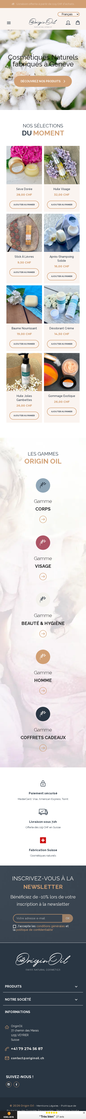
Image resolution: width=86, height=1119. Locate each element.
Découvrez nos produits (41, 81)
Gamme (43, 505)
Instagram (8, 1084)
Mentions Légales (48, 1105)
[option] (43, 70)
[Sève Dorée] (24, 165)
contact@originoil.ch (27, 1058)
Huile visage (61, 189)
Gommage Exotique (61, 396)
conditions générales (50, 926)
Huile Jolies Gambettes (24, 398)
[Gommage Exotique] (62, 372)
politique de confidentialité (34, 929)
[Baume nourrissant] (24, 304)
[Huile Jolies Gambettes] (24, 372)
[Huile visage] (62, 165)
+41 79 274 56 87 (27, 1049)
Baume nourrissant (24, 328)
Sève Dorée (24, 189)
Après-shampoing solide (62, 258)
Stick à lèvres (24, 256)
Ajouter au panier (24, 204)
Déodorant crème (61, 328)
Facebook (16, 1084)
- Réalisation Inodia (66, 1110)
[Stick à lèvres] (24, 233)
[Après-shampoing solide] (62, 233)
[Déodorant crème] (62, 304)
